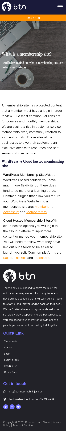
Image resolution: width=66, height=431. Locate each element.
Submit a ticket (11, 359)
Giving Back (10, 372)
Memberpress (36, 212)
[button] (60, 6)
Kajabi (7, 258)
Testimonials (10, 341)
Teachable (41, 258)
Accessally (11, 212)
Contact (8, 347)
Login (7, 353)
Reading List (10, 366)
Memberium (43, 207)
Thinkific (20, 258)
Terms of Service (23, 425)
